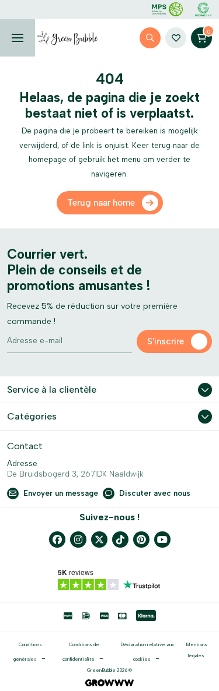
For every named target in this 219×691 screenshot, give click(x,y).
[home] (67, 38)
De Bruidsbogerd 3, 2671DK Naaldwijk (75, 474)
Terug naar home (101, 203)
